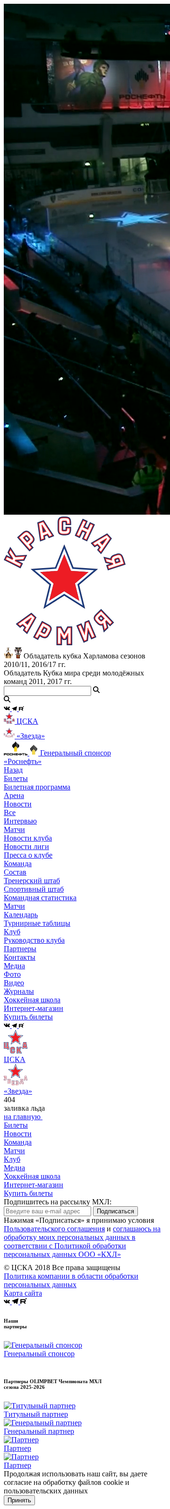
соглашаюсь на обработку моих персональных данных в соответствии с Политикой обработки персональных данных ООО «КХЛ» (82, 1241)
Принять (19, 1500)
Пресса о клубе (28, 855)
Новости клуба (28, 838)
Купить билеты (28, 1193)
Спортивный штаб (34, 889)
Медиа (14, 1168)
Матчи (14, 829)
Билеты (16, 1125)
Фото (12, 974)
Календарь (21, 915)
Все (10, 812)
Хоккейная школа (32, 1176)
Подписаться (115, 1211)
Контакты (19, 957)
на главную (23, 1117)
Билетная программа (37, 787)
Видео (14, 983)
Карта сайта (23, 1293)
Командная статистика (40, 898)
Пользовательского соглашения (54, 1229)
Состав (15, 872)
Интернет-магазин (33, 1185)
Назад (13, 770)
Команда (18, 1142)
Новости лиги (26, 846)
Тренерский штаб (32, 881)
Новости (18, 1134)
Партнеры (20, 949)
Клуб (12, 1159)
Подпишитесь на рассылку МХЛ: (57, 1202)
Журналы (19, 991)
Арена (14, 795)
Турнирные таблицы (37, 923)
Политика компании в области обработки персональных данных (71, 1280)
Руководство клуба (34, 940)
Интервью (20, 821)
